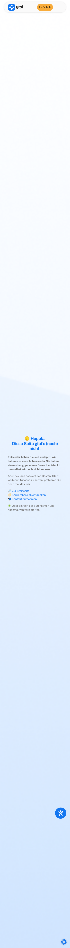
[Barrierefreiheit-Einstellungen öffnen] (60, 813)
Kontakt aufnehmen (24, 499)
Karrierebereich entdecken (29, 495)
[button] (64, 942)
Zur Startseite (20, 490)
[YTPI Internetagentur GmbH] (15, 7)
